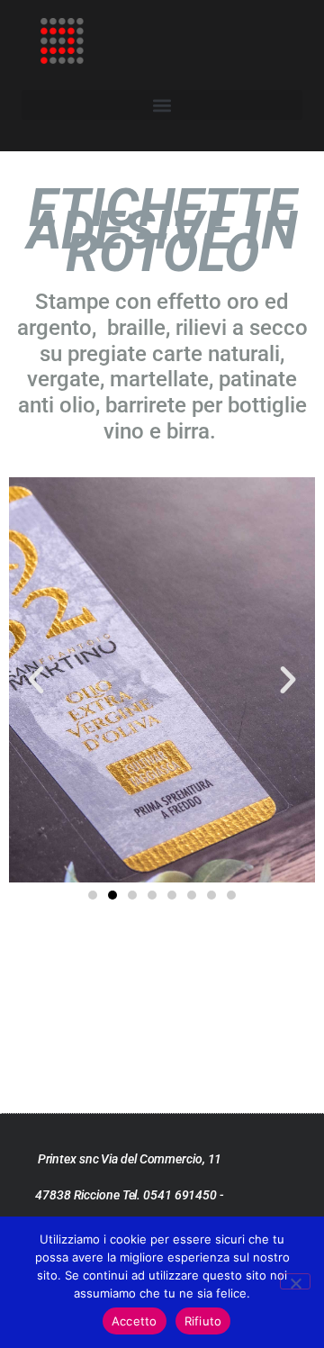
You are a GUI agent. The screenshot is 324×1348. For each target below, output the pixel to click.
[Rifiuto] (295, 1281)
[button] (162, 105)
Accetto (135, 1321)
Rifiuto (203, 1321)
